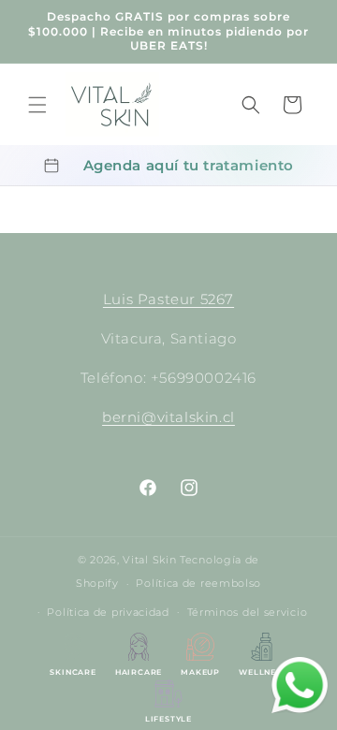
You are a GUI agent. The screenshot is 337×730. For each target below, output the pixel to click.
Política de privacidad (107, 612)
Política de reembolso (198, 583)
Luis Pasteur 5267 (168, 299)
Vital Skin (149, 559)
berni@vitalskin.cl (168, 417)
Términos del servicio (247, 612)
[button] (37, 104)
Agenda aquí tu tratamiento (189, 165)
